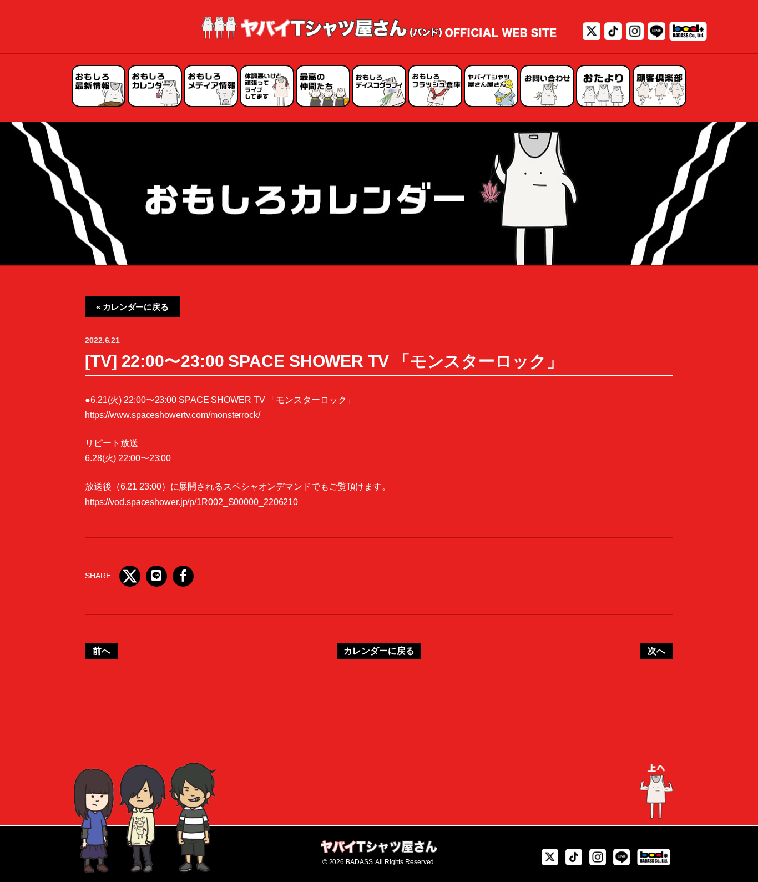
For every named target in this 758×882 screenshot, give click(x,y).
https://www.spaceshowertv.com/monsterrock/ (172, 415)
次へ (656, 651)
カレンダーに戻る (378, 651)
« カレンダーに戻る (132, 306)
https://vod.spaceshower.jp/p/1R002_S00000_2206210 (191, 502)
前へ (101, 651)
